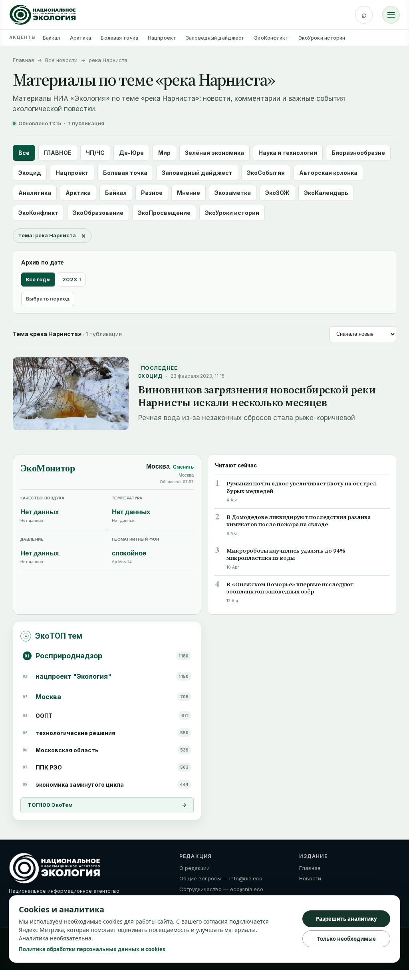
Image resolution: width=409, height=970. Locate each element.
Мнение (188, 192)
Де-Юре (131, 152)
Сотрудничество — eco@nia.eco (221, 889)
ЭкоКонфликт (271, 38)
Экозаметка (232, 192)
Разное (152, 192)
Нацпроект (162, 38)
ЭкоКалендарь (326, 192)
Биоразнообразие (358, 152)
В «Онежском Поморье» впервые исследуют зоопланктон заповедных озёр (289, 588)
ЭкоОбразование (98, 212)
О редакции (194, 868)
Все (24, 152)
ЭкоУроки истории (321, 38)
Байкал (51, 38)
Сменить (183, 467)
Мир (164, 152)
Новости (310, 878)
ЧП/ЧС (95, 152)
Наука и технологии (287, 152)
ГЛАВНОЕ (57, 152)
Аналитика (34, 192)
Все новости (61, 60)
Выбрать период (47, 299)
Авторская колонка (328, 172)
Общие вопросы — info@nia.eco (220, 878)
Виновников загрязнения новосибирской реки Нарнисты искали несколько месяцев (256, 396)
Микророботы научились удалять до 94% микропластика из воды (285, 554)
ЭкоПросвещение (164, 212)
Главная (23, 60)
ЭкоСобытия (266, 172)
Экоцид (29, 172)
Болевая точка (119, 38)
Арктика (80, 38)
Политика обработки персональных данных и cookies (92, 949)
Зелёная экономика (214, 152)
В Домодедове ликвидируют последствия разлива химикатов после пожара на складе (298, 521)
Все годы (38, 279)
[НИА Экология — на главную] (42, 14)
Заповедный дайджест (215, 38)
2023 (71, 279)
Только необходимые (346, 938)
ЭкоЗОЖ (277, 192)
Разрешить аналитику (346, 918)
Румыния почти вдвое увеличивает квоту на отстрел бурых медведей (301, 487)
